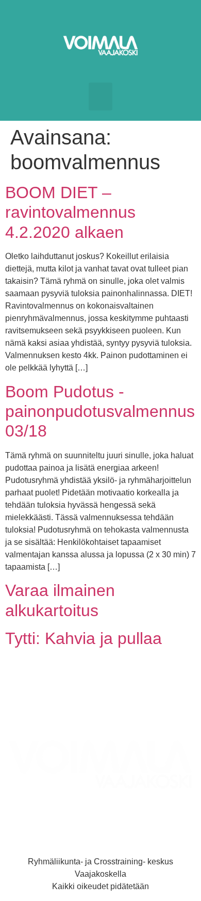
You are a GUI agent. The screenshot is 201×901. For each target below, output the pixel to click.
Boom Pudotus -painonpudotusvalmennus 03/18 (100, 411)
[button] (100, 96)
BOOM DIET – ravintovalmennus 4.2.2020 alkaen (70, 212)
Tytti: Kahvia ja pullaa (83, 638)
